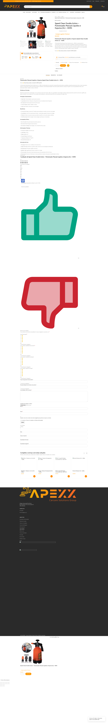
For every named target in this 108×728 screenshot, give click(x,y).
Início (56, 16)
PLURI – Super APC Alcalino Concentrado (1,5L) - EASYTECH (61, 471)
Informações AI (22, 527)
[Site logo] (12, 6)
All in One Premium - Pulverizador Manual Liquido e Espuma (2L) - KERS (26, 57)
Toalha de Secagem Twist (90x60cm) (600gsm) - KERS (37, 57)
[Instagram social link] (22, 515)
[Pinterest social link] (61, 71)
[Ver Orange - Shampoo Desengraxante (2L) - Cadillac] (45, 464)
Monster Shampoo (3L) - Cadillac (79, 470)
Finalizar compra (22, 538)
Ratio (21, 431)
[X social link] (60, 71)
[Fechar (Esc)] (1, 683)
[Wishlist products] (100, 7)
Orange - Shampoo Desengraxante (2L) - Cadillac (45, 471)
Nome (21, 406)
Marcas (59, 16)
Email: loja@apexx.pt (23, 512)
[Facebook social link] (58, 71)
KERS (62, 16)
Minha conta (22, 530)
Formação (21, 534)
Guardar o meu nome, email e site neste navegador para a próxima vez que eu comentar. (35, 417)
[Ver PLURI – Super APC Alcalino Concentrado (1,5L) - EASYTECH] (62, 464)
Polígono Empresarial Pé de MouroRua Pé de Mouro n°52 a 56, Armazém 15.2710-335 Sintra (27, 504)
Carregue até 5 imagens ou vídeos (26, 403)
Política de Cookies (23, 521)
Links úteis (22, 517)
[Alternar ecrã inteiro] (6, 683)
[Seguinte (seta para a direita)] (3, 685)
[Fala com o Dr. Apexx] (68, 65)
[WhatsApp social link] (24, 515)
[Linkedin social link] (63, 71)
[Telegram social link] (64, 71)
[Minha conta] (98, 7)
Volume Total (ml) (23, 435)
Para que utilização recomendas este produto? (28, 384)
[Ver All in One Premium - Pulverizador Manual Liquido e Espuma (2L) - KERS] (23, 57)
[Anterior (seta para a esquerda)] (1, 685)
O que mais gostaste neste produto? (26, 379)
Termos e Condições (23, 523)
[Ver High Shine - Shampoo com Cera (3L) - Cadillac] (28, 464)
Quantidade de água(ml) (24, 443)
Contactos (22, 508)
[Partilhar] (3, 683)
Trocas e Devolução (23, 532)
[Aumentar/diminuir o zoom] (8, 683)
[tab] (48, 75)
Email (21, 411)
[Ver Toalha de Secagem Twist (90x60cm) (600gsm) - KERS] (33, 57)
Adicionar (63, 65)
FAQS (21, 540)
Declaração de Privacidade (24, 519)
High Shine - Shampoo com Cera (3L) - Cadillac (28, 471)
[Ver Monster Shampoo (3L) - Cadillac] (80, 464)
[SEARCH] (91, 6)
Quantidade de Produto (24, 439)
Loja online (22, 529)
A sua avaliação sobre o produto (26, 390)
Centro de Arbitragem (23, 525)
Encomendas (22, 536)
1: (20, 427)
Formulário (21, 510)
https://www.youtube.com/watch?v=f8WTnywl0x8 (67, 50)
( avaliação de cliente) (63, 31)
